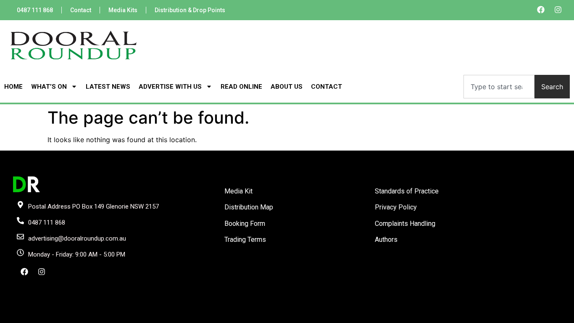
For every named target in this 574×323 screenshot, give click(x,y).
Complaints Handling (405, 224)
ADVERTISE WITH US (170, 86)
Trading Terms (245, 240)
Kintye (387, 315)
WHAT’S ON (49, 86)
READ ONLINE (241, 86)
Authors (386, 240)
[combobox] (499, 86)
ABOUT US (287, 86)
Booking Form (244, 224)
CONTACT (326, 86)
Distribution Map (248, 207)
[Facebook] (540, 9)
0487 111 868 (35, 10)
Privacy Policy (396, 207)
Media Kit (238, 191)
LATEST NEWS (108, 86)
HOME (13, 86)
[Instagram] (558, 9)
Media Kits (122, 10)
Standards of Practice (407, 191)
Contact (80, 10)
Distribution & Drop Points (190, 10)
